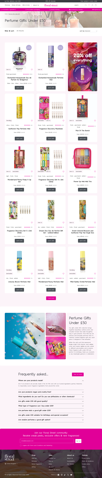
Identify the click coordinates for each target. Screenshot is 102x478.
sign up (66, 250)
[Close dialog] (80, 215)
